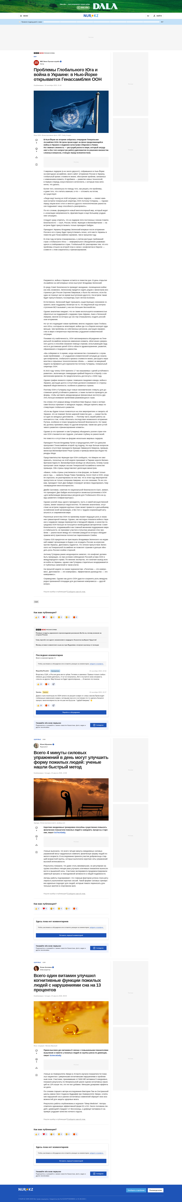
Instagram (99, 725)
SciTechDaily (59, 832)
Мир (35, 56)
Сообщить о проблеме (136, 1190)
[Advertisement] (91, 37)
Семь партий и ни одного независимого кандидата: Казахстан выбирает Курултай (66, 640)
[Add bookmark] (36, 164)
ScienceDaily (55, 1055)
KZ (148, 16)
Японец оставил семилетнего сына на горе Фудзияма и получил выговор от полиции (67, 645)
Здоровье (37, 739)
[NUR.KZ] (91, 16)
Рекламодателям (155, 1190)
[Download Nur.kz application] (91, 6)
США (36, 602)
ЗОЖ (44, 739)
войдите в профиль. (97, 664)
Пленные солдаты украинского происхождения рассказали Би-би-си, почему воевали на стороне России (68, 634)
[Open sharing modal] (36, 157)
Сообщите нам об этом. (76, 592)
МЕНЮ (25, 16)
